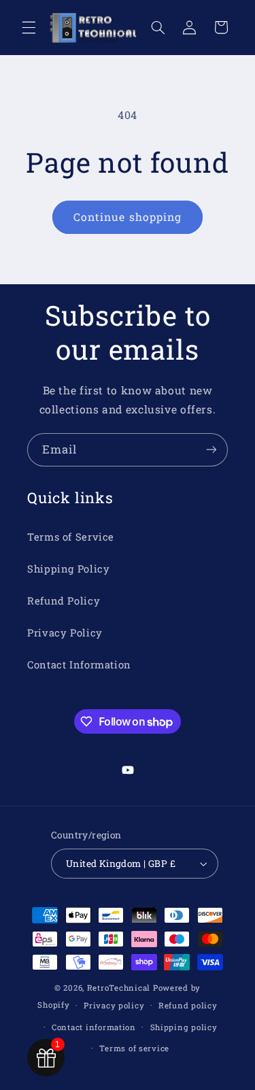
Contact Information (79, 664)
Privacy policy (114, 1005)
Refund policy (188, 1005)
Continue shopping (127, 216)
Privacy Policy (65, 632)
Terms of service (134, 1048)
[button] (28, 27)
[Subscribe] (211, 449)
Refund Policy (63, 600)
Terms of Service (70, 536)
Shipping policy (184, 1027)
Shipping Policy (68, 568)
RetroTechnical (118, 988)
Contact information (94, 1027)
